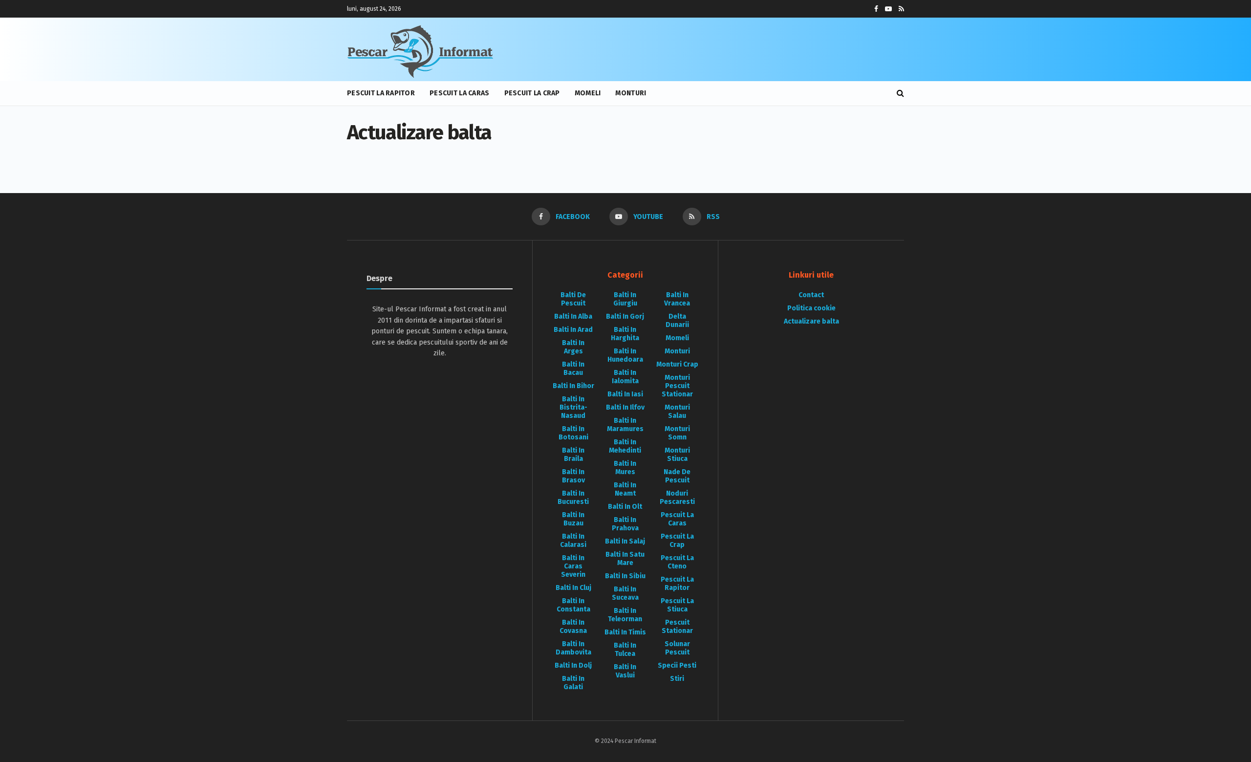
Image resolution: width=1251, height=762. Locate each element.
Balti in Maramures (625, 424)
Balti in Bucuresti (573, 497)
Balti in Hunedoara (625, 355)
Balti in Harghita (625, 334)
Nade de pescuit (677, 476)
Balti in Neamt (625, 489)
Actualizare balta (811, 321)
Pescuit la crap (532, 93)
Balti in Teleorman (625, 615)
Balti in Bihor (573, 386)
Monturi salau (677, 411)
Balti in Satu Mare (625, 558)
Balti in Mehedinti (625, 446)
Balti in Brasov (573, 476)
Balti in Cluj (573, 588)
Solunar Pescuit (677, 648)
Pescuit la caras (459, 93)
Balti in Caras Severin (573, 566)
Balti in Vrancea (677, 299)
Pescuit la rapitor (381, 93)
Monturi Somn (677, 433)
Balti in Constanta (573, 605)
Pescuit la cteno (677, 562)
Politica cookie (811, 308)
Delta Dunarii (677, 320)
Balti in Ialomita (625, 377)
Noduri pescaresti (677, 497)
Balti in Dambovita (573, 648)
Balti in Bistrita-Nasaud (573, 407)
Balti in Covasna (573, 626)
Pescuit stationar (677, 626)
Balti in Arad (573, 330)
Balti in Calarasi (573, 540)
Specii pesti (677, 665)
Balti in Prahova (625, 524)
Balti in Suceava (625, 593)
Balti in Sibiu (625, 576)
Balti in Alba (573, 316)
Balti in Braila (573, 454)
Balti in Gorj (625, 316)
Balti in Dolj (573, 665)
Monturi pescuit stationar (677, 385)
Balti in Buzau (573, 519)
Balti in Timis (625, 632)
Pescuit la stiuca (677, 605)
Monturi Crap (677, 364)
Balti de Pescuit (573, 299)
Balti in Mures (625, 467)
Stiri (677, 679)
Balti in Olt (625, 506)
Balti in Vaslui (625, 671)
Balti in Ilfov (625, 407)
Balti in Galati (573, 683)
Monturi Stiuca (677, 454)
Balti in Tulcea (625, 649)
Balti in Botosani (573, 433)
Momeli (588, 93)
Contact (811, 295)
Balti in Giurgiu (625, 299)
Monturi (630, 93)
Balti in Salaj (625, 541)
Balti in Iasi (625, 394)
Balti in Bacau (573, 368)
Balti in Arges (573, 347)
